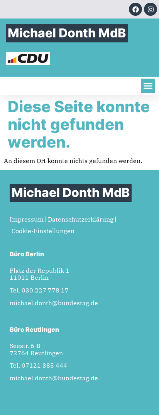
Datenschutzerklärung (80, 219)
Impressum (27, 219)
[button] (148, 86)
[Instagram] (150, 9)
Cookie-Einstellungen (43, 231)
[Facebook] (135, 9)
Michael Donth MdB (67, 32)
